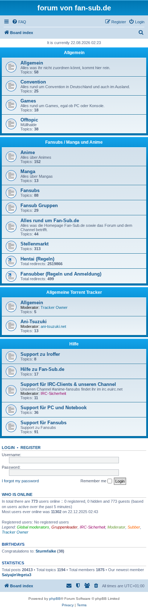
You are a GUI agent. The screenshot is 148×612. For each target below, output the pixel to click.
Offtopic (29, 120)
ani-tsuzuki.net (53, 326)
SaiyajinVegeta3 (16, 575)
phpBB (55, 599)
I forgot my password (20, 481)
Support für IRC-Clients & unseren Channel (68, 384)
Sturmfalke (46, 551)
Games (28, 101)
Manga (27, 171)
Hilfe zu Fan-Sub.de (42, 369)
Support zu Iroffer (40, 354)
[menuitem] (19, 22)
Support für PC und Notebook (53, 407)
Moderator (116, 527)
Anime (27, 152)
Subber (134, 527)
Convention (33, 82)
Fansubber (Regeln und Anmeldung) (60, 274)
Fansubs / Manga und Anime (74, 142)
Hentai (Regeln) (37, 259)
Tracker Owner (54, 307)
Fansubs (30, 190)
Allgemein (74, 52)
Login (8, 447)
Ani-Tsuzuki (33, 321)
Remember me (93, 481)
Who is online (17, 494)
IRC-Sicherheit (53, 393)
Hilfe (74, 343)
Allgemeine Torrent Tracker (74, 292)
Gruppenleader (64, 527)
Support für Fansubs (43, 422)
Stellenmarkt (34, 244)
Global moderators (33, 527)
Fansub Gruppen (39, 205)
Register (30, 447)
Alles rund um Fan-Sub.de (49, 220)
